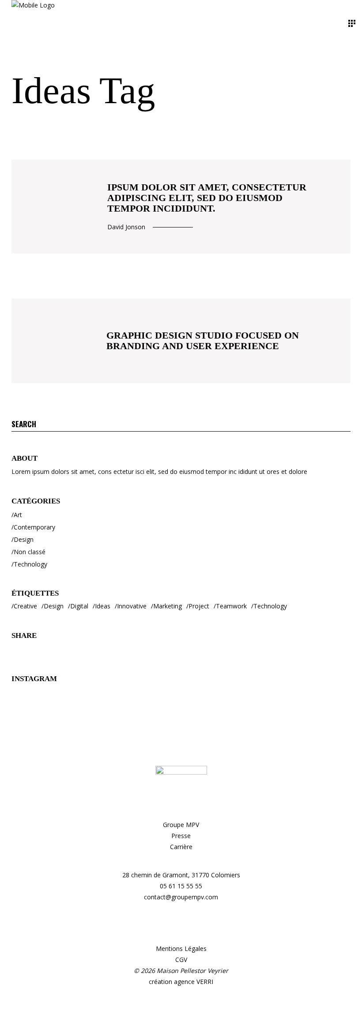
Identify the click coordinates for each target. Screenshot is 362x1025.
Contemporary (34, 527)
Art (18, 515)
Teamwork (231, 606)
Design (24, 539)
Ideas (102, 606)
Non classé (29, 552)
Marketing (167, 606)
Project (199, 606)
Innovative (132, 606)
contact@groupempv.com (181, 897)
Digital (79, 606)
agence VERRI (193, 981)
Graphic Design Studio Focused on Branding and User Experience (202, 340)
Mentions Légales (181, 948)
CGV (181, 959)
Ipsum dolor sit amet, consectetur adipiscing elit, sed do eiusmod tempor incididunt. (206, 198)
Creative (25, 606)
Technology (30, 564)
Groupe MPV (181, 824)
